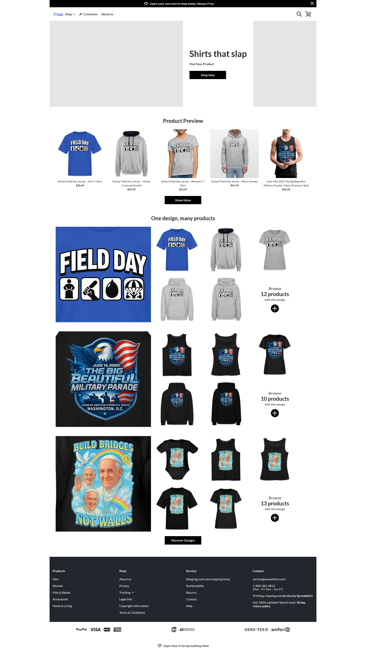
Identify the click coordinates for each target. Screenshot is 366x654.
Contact (191, 599)
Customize (90, 14)
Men (56, 579)
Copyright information (134, 606)
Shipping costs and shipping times (208, 579)
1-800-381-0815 (268, 587)
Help (189, 606)
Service (191, 571)
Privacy (124, 586)
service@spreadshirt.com (269, 579)
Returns (191, 592)
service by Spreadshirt (297, 595)
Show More (183, 200)
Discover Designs (183, 540)
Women (58, 586)
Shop (68, 14)
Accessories (60, 599)
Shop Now (208, 75)
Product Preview (183, 120)
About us (107, 14)
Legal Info (125, 599)
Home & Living (62, 606)
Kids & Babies (62, 592)
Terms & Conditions (132, 612)
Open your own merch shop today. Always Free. (182, 3)
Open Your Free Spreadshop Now (186, 646)
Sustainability (195, 586)
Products (59, 571)
